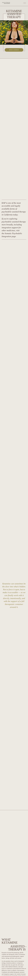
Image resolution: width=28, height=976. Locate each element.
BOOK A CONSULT (14, 49)
